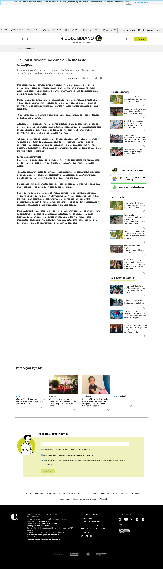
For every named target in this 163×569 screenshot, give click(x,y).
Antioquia (87, 396)
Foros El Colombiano (26, 396)
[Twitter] (92, 78)
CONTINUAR (141, 2)
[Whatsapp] (88, 78)
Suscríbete (140, 39)
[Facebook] (96, 78)
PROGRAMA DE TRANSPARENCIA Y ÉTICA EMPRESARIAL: (47, 532)
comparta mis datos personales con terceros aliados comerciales (84, 460)
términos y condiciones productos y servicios (61, 449)
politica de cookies (127, 3)
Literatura (55, 396)
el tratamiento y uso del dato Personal (59, 455)
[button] (144, 105)
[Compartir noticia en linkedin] (101, 78)
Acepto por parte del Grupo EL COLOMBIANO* (68, 455)
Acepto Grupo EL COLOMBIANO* (66, 449)
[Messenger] (84, 78)
